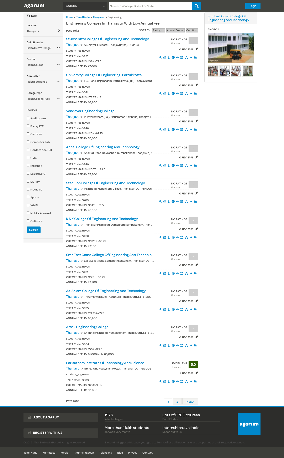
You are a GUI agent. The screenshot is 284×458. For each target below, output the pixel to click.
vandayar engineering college (90, 111)
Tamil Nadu (83, 17)
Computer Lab (39, 142)
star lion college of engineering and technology (105, 183)
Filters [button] (33, 15)
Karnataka (49, 452)
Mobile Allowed (40, 213)
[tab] (43, 25)
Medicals (35, 189)
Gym (33, 157)
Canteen (35, 134)
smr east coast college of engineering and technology (110, 255)
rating (157, 30)
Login (252, 5)
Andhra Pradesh (84, 452)
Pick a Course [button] (35, 64)
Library (34, 181)
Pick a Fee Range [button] (37, 81)
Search (33, 229)
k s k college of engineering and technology (102, 219)
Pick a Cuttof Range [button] (39, 48)
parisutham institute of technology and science (105, 363)
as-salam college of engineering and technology (106, 291)
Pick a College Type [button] (38, 98)
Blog (120, 452)
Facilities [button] (32, 110)
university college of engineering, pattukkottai (104, 75)
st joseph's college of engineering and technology (107, 39)
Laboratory (37, 173)
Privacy (132, 452)
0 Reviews (186, 49)
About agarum (46, 417)
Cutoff (190, 30)
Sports (34, 197)
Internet (35, 165)
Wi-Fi (33, 205)
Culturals (36, 221)
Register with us (47, 433)
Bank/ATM (36, 126)
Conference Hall (41, 150)
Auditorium (37, 118)
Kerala (64, 452)
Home (69, 17)
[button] (43, 82)
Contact (147, 452)
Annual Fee (174, 30)
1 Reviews (187, 373)
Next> (190, 401)
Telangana (105, 452)
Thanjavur (99, 17)
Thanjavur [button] (33, 31)
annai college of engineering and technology (103, 147)
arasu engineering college (87, 327)
